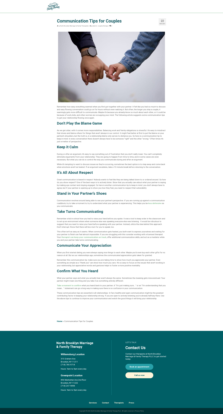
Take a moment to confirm (69, 285)
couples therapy (103, 26)
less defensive (155, 203)
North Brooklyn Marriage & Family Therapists (74, 26)
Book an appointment (139, 366)
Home (59, 321)
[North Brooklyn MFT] (54, 6)
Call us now (139, 375)
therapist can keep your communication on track (83, 237)
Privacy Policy (139, 411)
